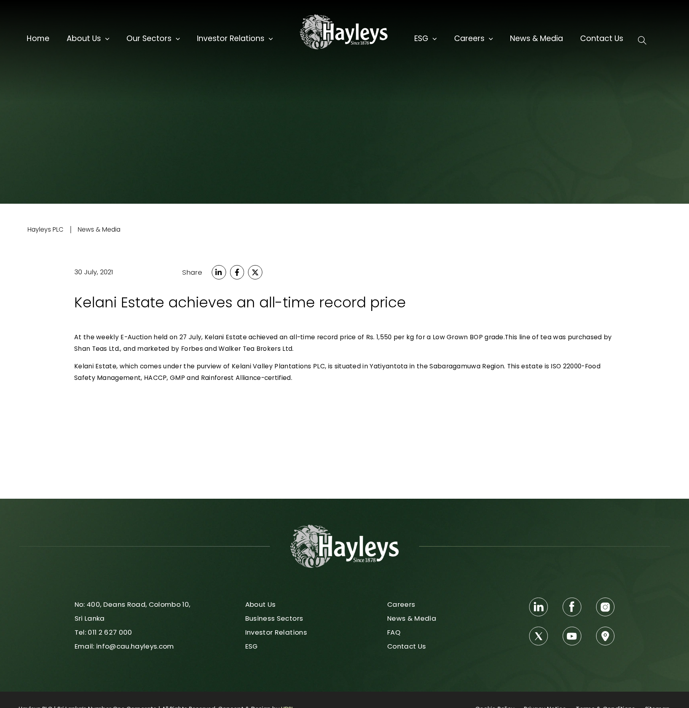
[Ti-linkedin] (538, 607)
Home (38, 38)
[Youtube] (572, 636)
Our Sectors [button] (148, 38)
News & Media (536, 38)
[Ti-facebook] (572, 607)
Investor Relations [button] (230, 38)
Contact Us (601, 38)
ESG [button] (421, 38)
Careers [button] (469, 38)
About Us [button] (84, 38)
